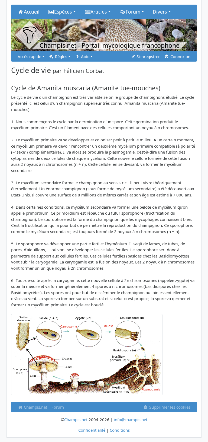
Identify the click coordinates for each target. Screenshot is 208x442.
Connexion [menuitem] (179, 56)
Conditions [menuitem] (120, 430)
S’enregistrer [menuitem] (147, 56)
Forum (57, 407)
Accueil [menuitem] (32, 11)
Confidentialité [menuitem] (91, 430)
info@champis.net (130, 419)
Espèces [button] (63, 11)
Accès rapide (29, 56)
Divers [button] (160, 11)
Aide (84, 56)
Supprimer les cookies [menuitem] (169, 407)
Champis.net (35, 407)
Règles (60, 56)
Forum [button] (133, 11)
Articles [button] (98, 11)
